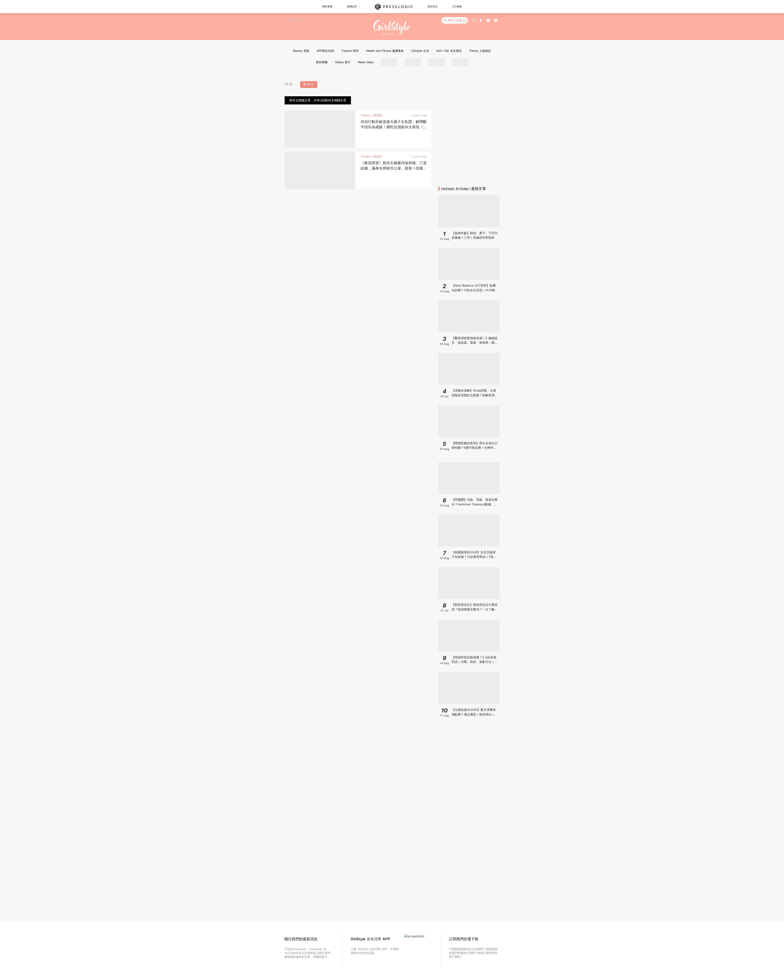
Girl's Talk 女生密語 (449, 50)
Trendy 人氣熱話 (480, 50)
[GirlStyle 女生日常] (392, 27)
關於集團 (327, 6)
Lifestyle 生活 (420, 50)
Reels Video (366, 62)
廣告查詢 (432, 6)
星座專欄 (321, 62)
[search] (474, 20)
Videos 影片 (343, 62)
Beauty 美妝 (301, 50)
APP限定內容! (325, 50)
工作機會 (457, 6)
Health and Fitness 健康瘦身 (385, 50)
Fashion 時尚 (350, 50)
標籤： (291, 84)
